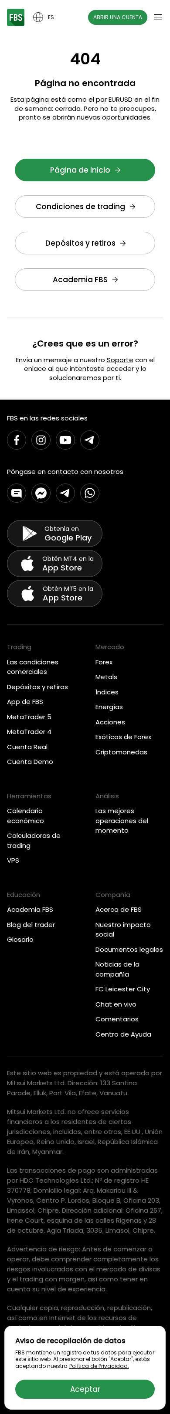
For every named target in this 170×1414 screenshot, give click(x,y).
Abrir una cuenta (117, 17)
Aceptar (85, 1389)
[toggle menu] (158, 17)
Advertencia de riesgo (43, 1249)
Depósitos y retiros (80, 243)
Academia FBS (80, 279)
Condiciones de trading (80, 206)
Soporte (120, 359)
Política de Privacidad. (99, 1366)
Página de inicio (80, 170)
